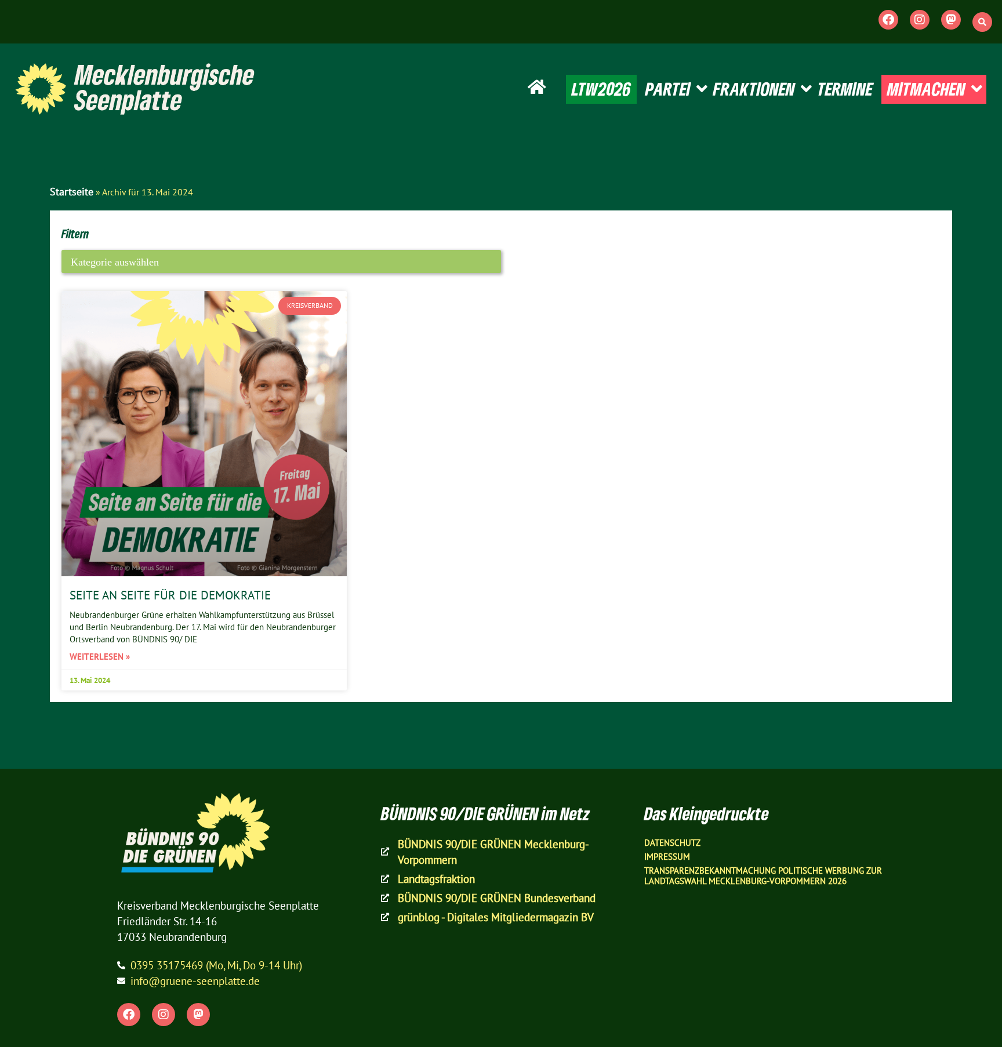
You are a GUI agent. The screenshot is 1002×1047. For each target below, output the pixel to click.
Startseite (71, 191)
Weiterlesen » (100, 656)
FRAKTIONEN (754, 89)
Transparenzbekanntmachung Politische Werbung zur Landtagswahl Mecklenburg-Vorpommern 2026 (763, 875)
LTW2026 (601, 89)
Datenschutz (672, 842)
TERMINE (845, 89)
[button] (982, 22)
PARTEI (668, 89)
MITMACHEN (926, 89)
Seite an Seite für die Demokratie (170, 595)
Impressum (667, 856)
